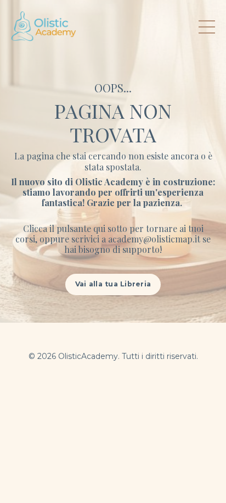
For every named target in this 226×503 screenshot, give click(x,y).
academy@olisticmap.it (154, 239)
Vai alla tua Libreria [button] (113, 284)
